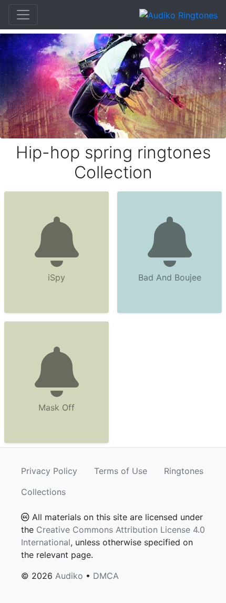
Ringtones (183, 471)
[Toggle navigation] (23, 14)
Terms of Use (120, 471)
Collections (43, 492)
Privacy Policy (49, 471)
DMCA (106, 575)
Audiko (69, 575)
